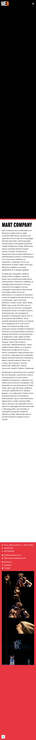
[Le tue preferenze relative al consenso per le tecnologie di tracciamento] (3, 737)
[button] (33, 3)
